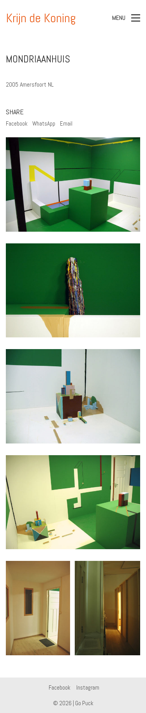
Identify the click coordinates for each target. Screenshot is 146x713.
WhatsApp (43, 123)
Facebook (17, 123)
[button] (126, 17)
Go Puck (84, 703)
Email (66, 123)
